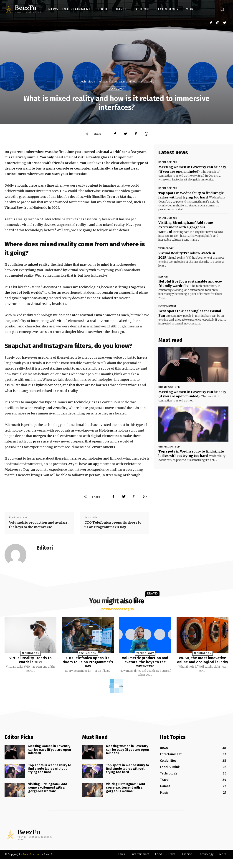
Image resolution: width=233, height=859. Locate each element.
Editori (45, 547)
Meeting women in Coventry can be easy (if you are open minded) (192, 394)
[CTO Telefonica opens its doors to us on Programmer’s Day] (88, 635)
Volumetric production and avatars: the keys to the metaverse (38, 524)
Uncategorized (167, 162)
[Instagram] (218, 23)
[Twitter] (224, 23)
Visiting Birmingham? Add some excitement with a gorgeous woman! (185, 227)
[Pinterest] (135, 133)
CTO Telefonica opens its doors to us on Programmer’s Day (112, 524)
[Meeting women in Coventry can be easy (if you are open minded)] (193, 364)
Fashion (163, 276)
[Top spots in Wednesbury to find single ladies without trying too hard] (193, 424)
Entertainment (167, 306)
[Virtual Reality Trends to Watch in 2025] (30, 635)
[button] (222, 9)
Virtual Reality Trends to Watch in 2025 (30, 660)
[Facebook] (211, 23)
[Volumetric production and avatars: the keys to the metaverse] (145, 635)
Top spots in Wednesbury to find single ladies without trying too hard (191, 195)
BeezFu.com (31, 854)
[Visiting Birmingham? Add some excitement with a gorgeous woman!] (15, 790)
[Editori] (18, 555)
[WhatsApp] (146, 133)
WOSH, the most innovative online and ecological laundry (202, 660)
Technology (87, 81)
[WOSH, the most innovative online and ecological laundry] (202, 635)
